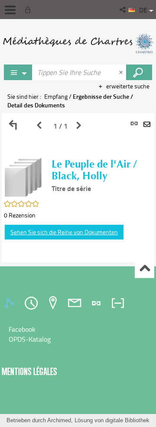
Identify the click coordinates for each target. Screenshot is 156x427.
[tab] (11, 303)
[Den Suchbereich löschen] (122, 72)
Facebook (22, 329)
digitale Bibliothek (127, 420)
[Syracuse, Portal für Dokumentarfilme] (78, 43)
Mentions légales (29, 371)
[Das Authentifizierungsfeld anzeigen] (29, 9)
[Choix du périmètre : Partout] (18, 72)
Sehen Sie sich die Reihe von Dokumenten (64, 232)
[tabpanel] (78, 187)
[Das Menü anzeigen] (10, 10)
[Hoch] (144, 268)
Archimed (59, 420)
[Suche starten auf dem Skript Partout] (139, 72)
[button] (123, 9)
